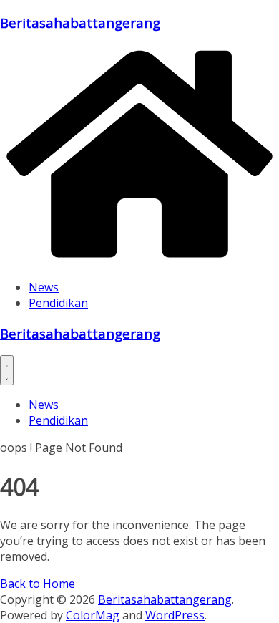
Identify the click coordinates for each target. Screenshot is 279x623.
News (44, 287)
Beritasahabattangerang (80, 23)
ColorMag (92, 615)
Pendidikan (58, 303)
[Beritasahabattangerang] (139, 260)
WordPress (175, 615)
